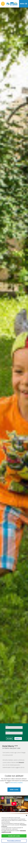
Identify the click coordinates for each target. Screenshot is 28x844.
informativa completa (16, 782)
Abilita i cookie (14, 789)
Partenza (7, 731)
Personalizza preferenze (14, 841)
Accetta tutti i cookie (14, 836)
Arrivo (6, 725)
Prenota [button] (18, 738)
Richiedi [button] (9, 738)
